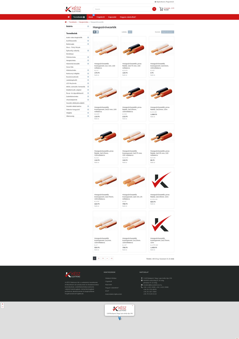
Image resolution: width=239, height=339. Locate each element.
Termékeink (73, 22)
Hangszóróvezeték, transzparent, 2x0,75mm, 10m (160, 240)
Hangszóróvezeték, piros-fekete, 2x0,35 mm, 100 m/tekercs (160, 153)
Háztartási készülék (73, 64)
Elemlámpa (69, 54)
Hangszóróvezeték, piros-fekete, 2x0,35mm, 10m (160, 196)
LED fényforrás (71, 83)
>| (111, 258)
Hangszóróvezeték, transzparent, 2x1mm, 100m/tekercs (102, 240)
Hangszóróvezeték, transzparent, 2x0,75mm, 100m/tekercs (104, 197)
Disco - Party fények (73, 47)
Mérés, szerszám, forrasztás (75, 87)
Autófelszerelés (71, 41)
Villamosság (70, 116)
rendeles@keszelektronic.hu (152, 285)
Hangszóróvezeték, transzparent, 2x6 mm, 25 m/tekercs (132, 197)
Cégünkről (108, 281)
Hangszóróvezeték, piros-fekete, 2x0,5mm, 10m (160, 108)
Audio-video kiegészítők (74, 37)
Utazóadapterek (71, 100)
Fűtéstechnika (71, 57)
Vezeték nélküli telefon (73, 106)
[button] (79, 17)
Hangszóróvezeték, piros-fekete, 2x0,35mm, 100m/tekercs (132, 109)
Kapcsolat (108, 284)
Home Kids (69, 67)
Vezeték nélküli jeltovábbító (75, 103)
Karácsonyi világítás (72, 73)
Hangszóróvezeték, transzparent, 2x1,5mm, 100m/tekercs (131, 240)
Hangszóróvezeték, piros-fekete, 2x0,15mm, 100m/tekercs (104, 153)
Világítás (69, 113)
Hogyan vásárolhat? (112, 288)
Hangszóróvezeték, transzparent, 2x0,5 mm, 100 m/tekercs (105, 109)
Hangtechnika (83, 22)
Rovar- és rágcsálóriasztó (74, 93)
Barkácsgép (70, 44)
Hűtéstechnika (71, 70)
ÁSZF (107, 291)
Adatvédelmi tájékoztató (113, 294)
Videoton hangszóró (73, 109)
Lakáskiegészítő (71, 80)
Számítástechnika (72, 96)
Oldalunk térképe (110, 278)
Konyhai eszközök (72, 77)
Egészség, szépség (72, 50)
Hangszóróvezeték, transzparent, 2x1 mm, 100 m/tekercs (104, 66)
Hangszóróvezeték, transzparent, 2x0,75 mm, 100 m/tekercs (132, 153)
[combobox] (130, 32)
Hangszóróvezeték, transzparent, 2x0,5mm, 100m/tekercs (159, 66)
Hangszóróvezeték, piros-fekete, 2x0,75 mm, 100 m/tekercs (132, 66)
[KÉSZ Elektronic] (73, 9)
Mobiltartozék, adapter (73, 90)
